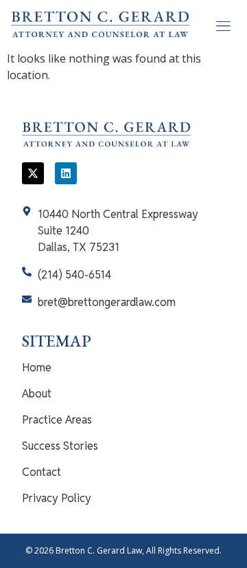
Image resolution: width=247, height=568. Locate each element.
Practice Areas (57, 420)
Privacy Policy (56, 498)
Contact (41, 472)
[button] (222, 25)
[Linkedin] (66, 173)
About (36, 393)
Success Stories (60, 446)
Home (36, 367)
